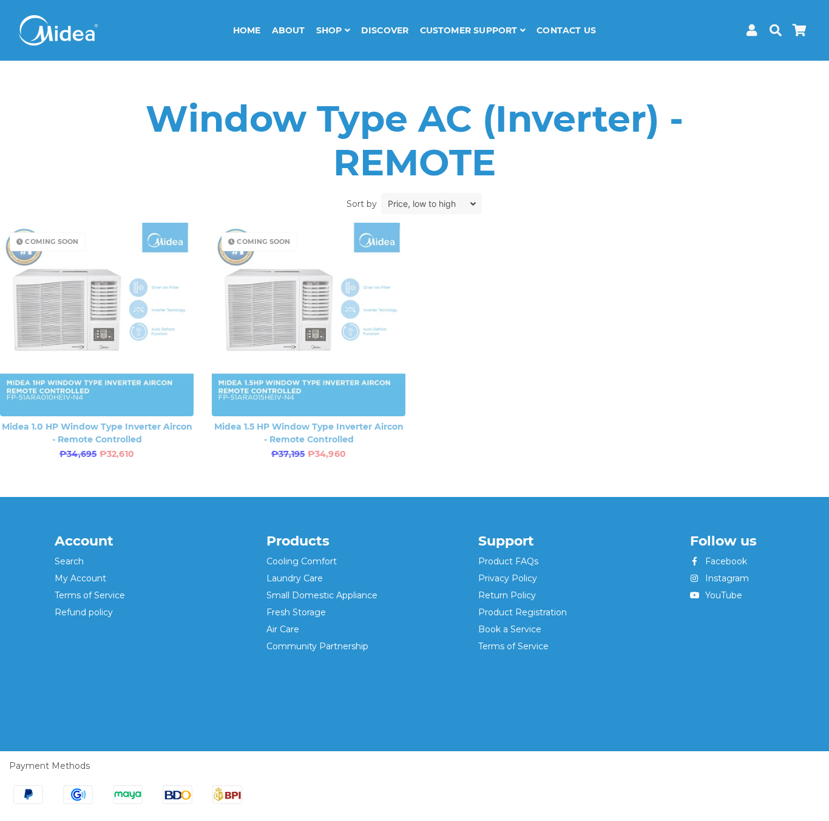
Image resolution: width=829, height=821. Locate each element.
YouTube (722, 595)
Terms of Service (90, 595)
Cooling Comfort (301, 561)
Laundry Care (294, 578)
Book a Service (509, 629)
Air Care (282, 629)
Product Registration (522, 612)
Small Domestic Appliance (321, 595)
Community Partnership (317, 646)
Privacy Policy (507, 578)
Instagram (726, 578)
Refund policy (84, 612)
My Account (80, 578)
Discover (385, 30)
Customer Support (470, 30)
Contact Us (566, 30)
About (288, 30)
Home (247, 30)
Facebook (725, 561)
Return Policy (507, 595)
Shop (330, 30)
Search (69, 561)
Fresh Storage (296, 612)
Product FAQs (508, 561)
